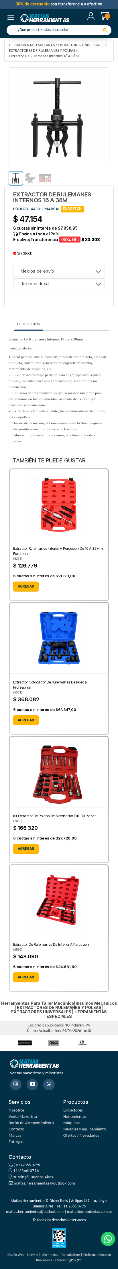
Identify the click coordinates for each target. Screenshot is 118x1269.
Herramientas (74, 1117)
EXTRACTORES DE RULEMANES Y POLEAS (42, 51)
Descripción (28, 324)
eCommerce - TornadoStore (61, 1255)
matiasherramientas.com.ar (89, 1212)
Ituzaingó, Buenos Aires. (33, 1177)
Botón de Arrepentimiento (31, 1123)
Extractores (73, 1110)
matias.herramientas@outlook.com (44, 1183)
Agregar (26, 586)
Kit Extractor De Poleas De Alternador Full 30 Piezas (54, 815)
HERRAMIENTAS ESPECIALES (32, 45)
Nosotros (17, 1110)
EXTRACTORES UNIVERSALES (81, 45)
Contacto (16, 1129)
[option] (25, 1043)
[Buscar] (105, 30)
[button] (79, 1260)
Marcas (15, 1136)
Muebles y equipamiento (84, 1129)
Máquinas (71, 1123)
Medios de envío (37, 271)
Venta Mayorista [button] (23, 1117)
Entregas (16, 1142)
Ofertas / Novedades (81, 1136)
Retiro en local (35, 283)
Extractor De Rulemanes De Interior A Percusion (51, 944)
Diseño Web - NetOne (22, 1255)
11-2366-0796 (25, 1171)
